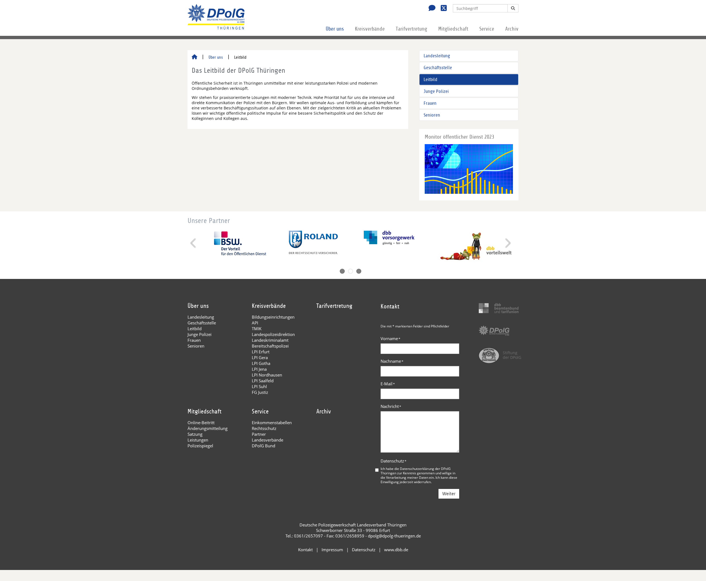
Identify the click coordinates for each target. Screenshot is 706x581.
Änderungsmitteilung (208, 428)
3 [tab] (358, 271)
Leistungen (198, 440)
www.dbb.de (396, 549)
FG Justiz (260, 392)
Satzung (195, 434)
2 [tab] (350, 271)
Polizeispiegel (200, 445)
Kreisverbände (370, 29)
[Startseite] (194, 57)
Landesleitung (437, 55)
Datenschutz (394, 461)
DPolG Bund (263, 445)
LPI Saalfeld (263, 380)
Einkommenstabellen (272, 422)
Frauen (430, 103)
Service (486, 29)
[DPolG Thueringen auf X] (442, 8)
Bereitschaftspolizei (270, 346)
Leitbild (430, 79)
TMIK (256, 328)
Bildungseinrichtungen (273, 317)
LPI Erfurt (260, 351)
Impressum (332, 549)
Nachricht (391, 406)
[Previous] (193, 243)
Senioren (432, 115)
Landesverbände (267, 440)
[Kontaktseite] (430, 8)
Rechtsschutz (264, 428)
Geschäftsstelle (438, 67)
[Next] (507, 243)
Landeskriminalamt (270, 340)
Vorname (390, 338)
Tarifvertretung (411, 29)
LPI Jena (259, 369)
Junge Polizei (436, 91)
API (255, 323)
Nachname (392, 361)
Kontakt (305, 549)
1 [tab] (342, 271)
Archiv (511, 29)
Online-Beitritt (201, 422)
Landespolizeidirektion (273, 334)
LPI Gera (260, 357)
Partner (259, 434)
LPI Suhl (259, 386)
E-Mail (388, 383)
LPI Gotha (261, 363)
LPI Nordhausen (267, 375)
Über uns (335, 29)
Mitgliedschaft (453, 29)
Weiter (449, 493)
